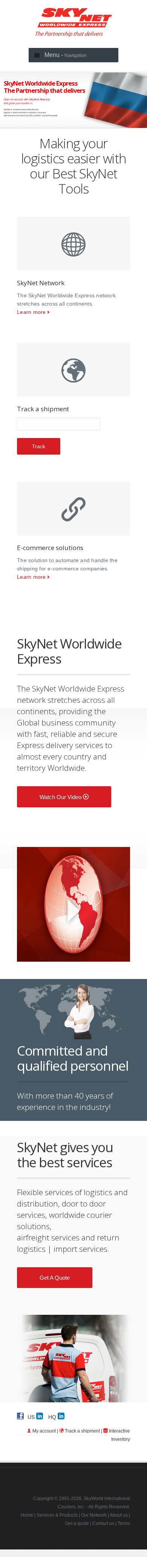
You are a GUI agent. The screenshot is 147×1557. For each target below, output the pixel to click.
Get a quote (55, 1277)
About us (119, 1515)
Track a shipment (82, 1431)
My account (44, 1431)
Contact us (103, 1523)
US (32, 1416)
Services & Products (57, 1515)
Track (38, 446)
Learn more (31, 312)
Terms (124, 1523)
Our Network (94, 1515)
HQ (53, 1416)
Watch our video (61, 797)
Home (27, 1515)
